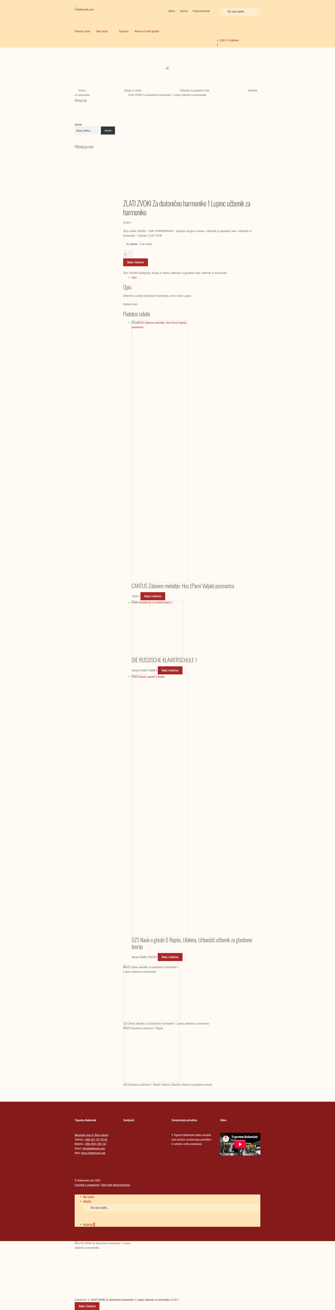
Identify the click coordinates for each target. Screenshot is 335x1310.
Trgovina (184, 11)
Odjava (171, 11)
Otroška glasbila (191, 61)
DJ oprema (144, 61)
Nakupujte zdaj (97, 68)
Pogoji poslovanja (201, 11)
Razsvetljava (238, 61)
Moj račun (102, 31)
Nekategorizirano (97, 58)
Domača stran (82, 31)
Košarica (89, 1224)
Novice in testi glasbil (147, 31)
